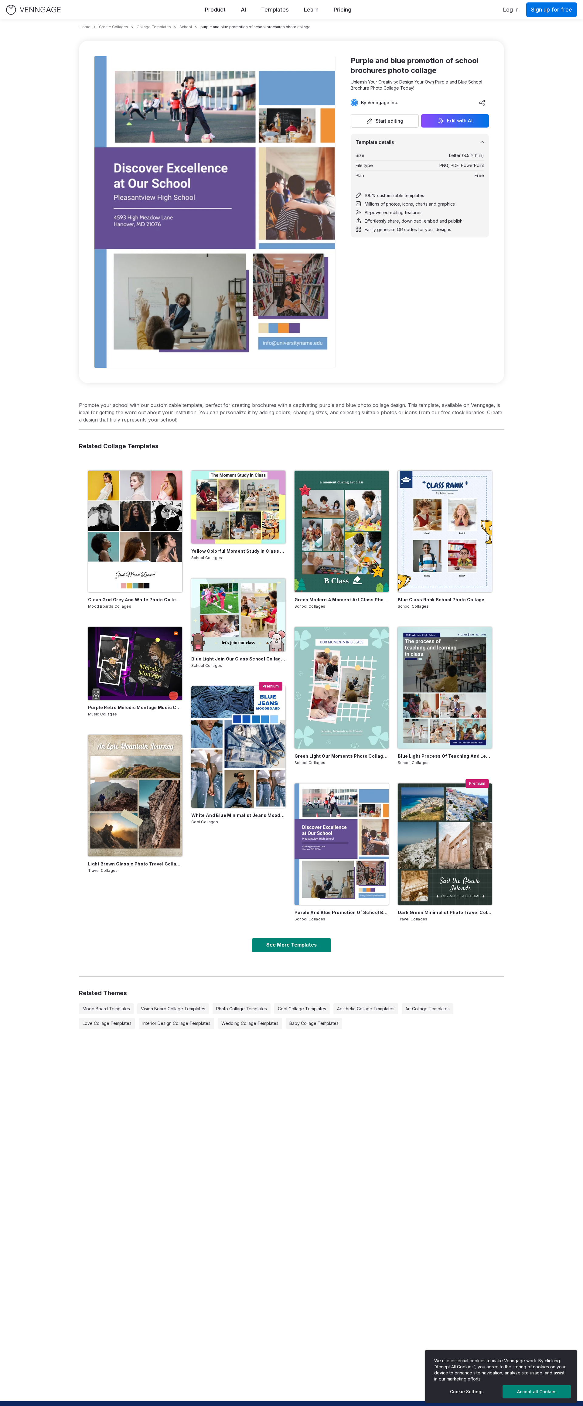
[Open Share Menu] (482, 102)
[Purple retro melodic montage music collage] (135, 663)
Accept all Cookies (537, 1391)
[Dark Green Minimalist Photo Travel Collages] (445, 844)
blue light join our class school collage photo (238, 658)
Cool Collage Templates (302, 1008)
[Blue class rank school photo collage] (445, 531)
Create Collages (113, 27)
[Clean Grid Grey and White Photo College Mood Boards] (135, 531)
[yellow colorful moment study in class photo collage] (238, 507)
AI (243, 9)
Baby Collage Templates (314, 1023)
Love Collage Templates (107, 1023)
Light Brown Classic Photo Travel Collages (135, 863)
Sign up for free (551, 9)
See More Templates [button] (291, 945)
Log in (511, 9)
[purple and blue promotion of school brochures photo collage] (342, 844)
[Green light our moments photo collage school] (342, 688)
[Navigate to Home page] (33, 10)
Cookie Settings (467, 1391)
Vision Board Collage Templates (173, 1008)
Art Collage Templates (427, 1008)
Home (85, 27)
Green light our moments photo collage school (342, 756)
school (185, 27)
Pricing (342, 9)
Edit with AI (459, 121)
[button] (385, 121)
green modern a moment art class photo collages (342, 599)
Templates (275, 9)
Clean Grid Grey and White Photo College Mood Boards (135, 599)
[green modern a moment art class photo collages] (342, 531)
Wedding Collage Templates (249, 1023)
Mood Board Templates (106, 1008)
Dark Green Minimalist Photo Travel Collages (445, 912)
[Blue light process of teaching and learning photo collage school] (445, 688)
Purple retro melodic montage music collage (135, 707)
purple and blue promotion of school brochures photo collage (342, 912)
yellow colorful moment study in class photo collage (238, 551)
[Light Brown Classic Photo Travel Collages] (135, 795)
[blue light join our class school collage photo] (238, 614)
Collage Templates (154, 27)
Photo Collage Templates (241, 1008)
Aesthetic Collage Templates (365, 1008)
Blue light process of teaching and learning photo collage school (445, 756)
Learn (311, 9)
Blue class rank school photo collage (441, 599)
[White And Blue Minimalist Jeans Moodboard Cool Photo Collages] (238, 747)
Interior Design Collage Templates (176, 1023)
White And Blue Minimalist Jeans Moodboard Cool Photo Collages (238, 815)
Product (215, 9)
